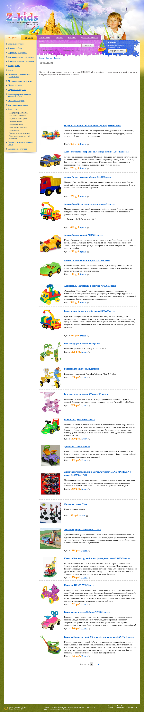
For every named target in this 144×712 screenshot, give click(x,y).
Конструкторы (14, 66)
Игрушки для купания (17, 53)
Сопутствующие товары (18, 105)
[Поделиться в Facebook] (50, 117)
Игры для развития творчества (21, 61)
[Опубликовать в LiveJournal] (76, 117)
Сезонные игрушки (16, 101)
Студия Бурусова (14, 709)
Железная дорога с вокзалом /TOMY (82, 529)
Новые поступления (71, 50)
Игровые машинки (16, 124)
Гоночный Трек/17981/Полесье (79, 419)
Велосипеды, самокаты (17, 116)
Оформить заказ (117, 51)
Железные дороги (15, 121)
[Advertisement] (72, 68)
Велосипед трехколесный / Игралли (82, 343)
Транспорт (12, 109)
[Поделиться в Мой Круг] (87, 117)
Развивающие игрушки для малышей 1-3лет (19, 95)
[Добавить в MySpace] (92, 117)
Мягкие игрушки (15, 85)
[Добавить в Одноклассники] (98, 117)
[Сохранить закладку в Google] (60, 117)
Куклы (10, 70)
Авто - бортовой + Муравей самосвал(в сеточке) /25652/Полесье (96, 151)
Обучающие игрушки (17, 90)
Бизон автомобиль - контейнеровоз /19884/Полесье (89, 311)
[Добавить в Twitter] (108, 117)
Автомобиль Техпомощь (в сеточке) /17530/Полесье (90, 285)
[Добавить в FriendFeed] (55, 117)
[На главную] (22, 20)
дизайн (24, 707)
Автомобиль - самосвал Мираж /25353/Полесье (88, 177)
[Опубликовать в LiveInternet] (71, 117)
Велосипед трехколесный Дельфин (81, 368)
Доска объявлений (89, 37)
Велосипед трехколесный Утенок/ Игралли (86, 394)
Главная (41, 58)
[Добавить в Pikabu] (103, 117)
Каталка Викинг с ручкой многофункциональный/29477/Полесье (97, 558)
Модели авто (14, 130)
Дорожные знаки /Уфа (75, 504)
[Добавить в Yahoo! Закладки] (119, 117)
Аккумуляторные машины (18, 113)
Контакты (72, 37)
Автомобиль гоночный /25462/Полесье (83, 234)
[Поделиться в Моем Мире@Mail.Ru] (82, 117)
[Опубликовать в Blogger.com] (44, 117)
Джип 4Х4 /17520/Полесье (77, 446)
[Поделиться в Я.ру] (124, 117)
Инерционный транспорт (18, 127)
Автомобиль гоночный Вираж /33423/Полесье (87, 260)
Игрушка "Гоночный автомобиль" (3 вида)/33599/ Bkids (92, 125)
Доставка (59, 37)
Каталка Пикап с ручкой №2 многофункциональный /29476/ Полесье (99, 636)
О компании (44, 37)
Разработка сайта (14, 707)
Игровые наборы (15, 48)
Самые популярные (49, 50)
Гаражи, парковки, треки (18, 118)
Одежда (29, 37)
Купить (83, 144)
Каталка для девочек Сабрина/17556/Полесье (87, 611)
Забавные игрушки (16, 44)
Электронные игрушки (17, 149)
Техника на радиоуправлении (19, 133)
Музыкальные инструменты (20, 81)
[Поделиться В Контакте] (114, 117)
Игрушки (12, 37)
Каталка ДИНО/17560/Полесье (79, 585)
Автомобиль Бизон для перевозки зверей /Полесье (89, 203)
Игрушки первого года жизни (21, 57)
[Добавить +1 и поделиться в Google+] (66, 117)
